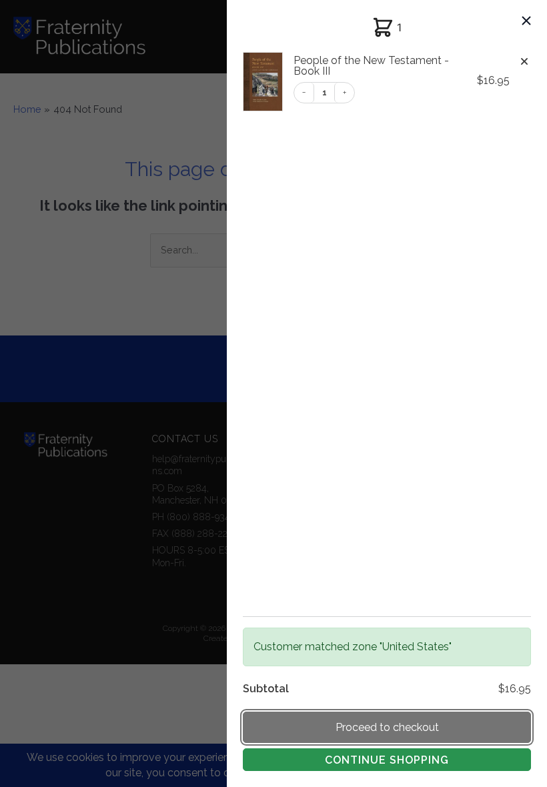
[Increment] (344, 93)
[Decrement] (304, 93)
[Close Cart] (526, 22)
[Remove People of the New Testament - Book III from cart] (524, 62)
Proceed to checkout (387, 727)
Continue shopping (387, 760)
